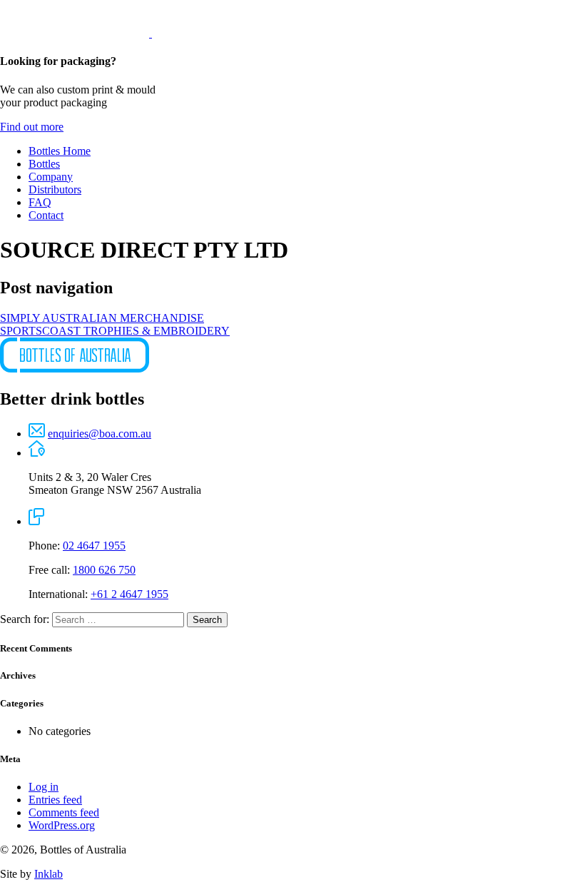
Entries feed (55, 800)
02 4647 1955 (94, 545)
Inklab (48, 874)
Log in (43, 787)
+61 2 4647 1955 (129, 594)
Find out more (31, 127)
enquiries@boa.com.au (99, 433)
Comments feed (64, 812)
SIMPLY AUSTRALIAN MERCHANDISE (102, 318)
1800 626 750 (104, 570)
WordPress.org (62, 825)
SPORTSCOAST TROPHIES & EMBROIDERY (115, 331)
